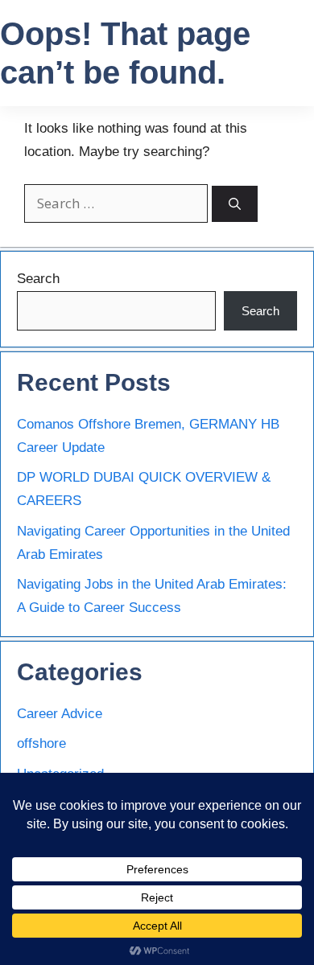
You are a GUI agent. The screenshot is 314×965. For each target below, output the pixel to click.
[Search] (235, 204)
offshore (41, 743)
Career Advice (59, 713)
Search (38, 278)
